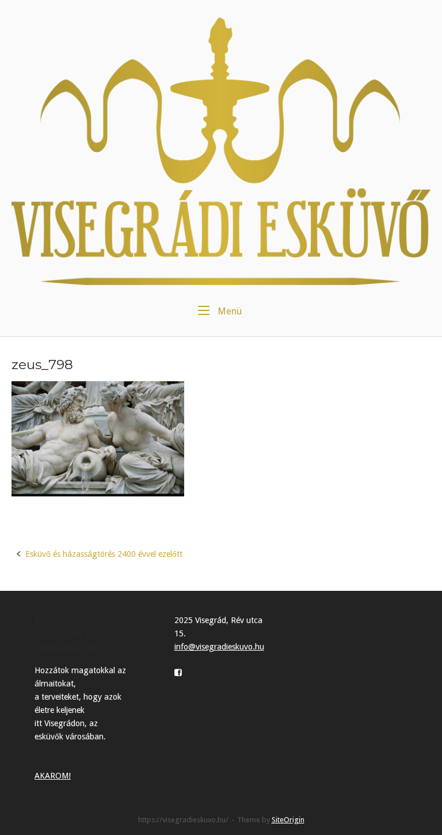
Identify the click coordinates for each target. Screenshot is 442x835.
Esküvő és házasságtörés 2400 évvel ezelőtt (103, 554)
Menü (228, 311)
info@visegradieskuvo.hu (219, 646)
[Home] (221, 150)
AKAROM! (53, 775)
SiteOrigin (288, 819)
